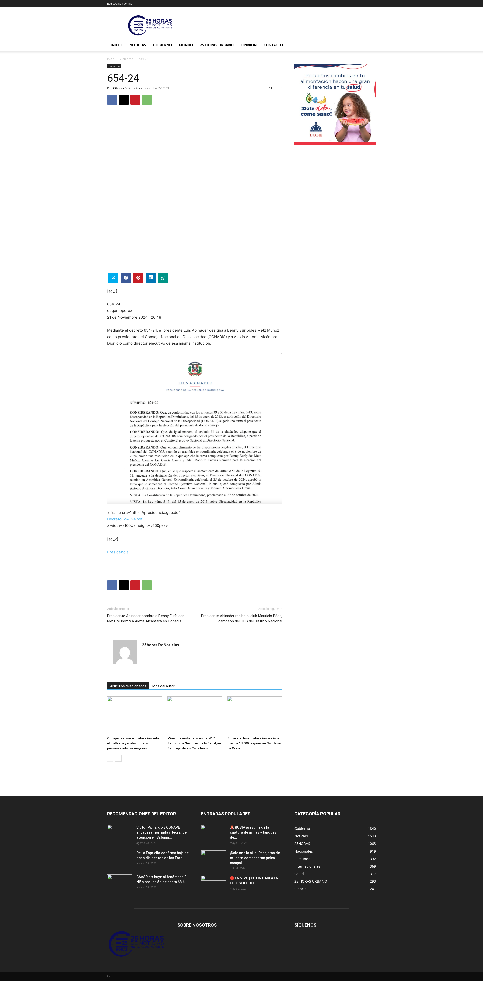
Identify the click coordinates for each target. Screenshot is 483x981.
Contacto (273, 44)
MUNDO (186, 44)
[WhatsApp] (147, 100)
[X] (124, 100)
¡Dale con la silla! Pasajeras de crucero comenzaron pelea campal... (255, 858)
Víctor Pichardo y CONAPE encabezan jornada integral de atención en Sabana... (161, 832)
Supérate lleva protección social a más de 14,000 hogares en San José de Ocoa (254, 743)
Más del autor (163, 686)
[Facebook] (112, 100)
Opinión (249, 44)
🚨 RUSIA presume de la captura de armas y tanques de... (253, 832)
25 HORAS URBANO (217, 44)
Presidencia (117, 552)
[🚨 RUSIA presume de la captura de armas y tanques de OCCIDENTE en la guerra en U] (213, 833)
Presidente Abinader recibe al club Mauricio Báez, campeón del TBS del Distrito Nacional (241, 618)
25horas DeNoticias (126, 88)
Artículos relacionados (128, 686)
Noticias (137, 44)
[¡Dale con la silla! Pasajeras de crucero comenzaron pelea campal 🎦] (213, 859)
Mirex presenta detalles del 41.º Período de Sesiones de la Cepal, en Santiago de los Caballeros (194, 743)
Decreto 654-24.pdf (124, 519)
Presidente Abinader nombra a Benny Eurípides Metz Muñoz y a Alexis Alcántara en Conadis (145, 618)
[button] (370, 45)
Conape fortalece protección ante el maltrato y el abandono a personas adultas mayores (133, 743)
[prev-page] (110, 758)
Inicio (116, 44)
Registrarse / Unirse (119, 3)
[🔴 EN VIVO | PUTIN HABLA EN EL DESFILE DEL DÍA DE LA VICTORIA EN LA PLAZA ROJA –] (213, 884)
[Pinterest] (135, 100)
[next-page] (118, 758)
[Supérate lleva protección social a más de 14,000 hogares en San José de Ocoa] (254, 715)
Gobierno (162, 44)
